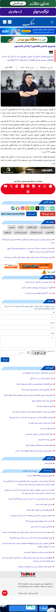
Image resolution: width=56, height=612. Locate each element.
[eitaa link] (17, 186)
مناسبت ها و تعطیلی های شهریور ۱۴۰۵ (39, 521)
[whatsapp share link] (32, 208)
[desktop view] (9, 22)
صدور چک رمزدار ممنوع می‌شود (42, 401)
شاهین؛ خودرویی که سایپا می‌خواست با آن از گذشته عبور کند (31, 515)
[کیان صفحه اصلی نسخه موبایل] (28, 608)
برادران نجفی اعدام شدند (43, 504)
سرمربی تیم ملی (21, 232)
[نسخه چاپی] (52, 208)
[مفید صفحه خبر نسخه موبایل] (28, 12)
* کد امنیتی (51, 351)
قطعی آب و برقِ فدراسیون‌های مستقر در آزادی (37, 288)
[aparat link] (28, 192)
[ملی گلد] (28, 3)
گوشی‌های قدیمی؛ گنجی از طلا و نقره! (39, 510)
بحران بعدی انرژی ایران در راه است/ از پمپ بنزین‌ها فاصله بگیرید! (30, 499)
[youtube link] (5, 186)
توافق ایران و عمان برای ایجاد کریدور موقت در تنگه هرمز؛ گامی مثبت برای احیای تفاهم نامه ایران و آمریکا (28, 560)
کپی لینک (31, 214)
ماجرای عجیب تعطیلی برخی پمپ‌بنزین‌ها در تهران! (35, 567)
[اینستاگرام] (22, 208)
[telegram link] (39, 186)
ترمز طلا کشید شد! (46, 428)
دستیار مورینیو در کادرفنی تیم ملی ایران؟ (39, 282)
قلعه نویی (49, 232)
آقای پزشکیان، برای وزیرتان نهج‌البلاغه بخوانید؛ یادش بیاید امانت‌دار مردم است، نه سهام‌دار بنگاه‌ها (28, 545)
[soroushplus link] (28, 186)
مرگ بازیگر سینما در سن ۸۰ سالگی (41, 378)
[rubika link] (50, 186)
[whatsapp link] (45, 186)
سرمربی (12, 227)
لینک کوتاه (49, 214)
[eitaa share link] (27, 208)
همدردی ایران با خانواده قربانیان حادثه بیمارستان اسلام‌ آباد (32, 412)
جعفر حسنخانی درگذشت (44, 406)
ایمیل (53, 323)
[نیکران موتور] (28, 170)
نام (54, 312)
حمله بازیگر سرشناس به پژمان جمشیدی (39, 434)
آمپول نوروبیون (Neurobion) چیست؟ (39, 476)
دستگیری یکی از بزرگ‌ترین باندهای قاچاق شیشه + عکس (34, 451)
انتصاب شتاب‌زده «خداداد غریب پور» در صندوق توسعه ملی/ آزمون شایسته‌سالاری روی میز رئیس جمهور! (31, 250)
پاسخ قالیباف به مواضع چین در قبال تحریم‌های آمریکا (35, 384)
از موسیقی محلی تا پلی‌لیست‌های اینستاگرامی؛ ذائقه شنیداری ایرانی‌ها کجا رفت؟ (28, 241)
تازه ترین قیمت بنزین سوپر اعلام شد (40, 423)
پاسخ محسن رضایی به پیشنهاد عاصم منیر (38, 552)
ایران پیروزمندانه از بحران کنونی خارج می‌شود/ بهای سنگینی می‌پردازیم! (28, 257)
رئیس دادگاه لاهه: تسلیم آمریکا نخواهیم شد (37, 373)
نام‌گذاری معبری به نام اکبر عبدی (41, 527)
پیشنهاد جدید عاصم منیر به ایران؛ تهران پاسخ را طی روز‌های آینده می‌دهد (27, 532)
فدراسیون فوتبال (47, 227)
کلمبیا (21, 227)
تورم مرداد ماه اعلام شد (45, 440)
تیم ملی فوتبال (36, 232)
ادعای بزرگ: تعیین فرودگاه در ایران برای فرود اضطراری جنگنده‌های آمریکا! (28, 395)
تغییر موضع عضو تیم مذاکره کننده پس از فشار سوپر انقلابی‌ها (31, 538)
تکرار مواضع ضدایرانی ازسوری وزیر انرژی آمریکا (37, 390)
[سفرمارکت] (28, 266)
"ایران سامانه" (22, 593)
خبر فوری (7, 232)
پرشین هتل (48, 463)
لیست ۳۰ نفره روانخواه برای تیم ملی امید (39, 293)
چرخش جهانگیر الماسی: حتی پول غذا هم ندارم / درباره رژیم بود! (31, 417)
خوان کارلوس (32, 227)
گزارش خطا (51, 272)
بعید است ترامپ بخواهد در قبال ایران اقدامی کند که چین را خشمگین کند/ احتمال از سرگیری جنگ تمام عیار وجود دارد (29, 492)
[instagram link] (22, 186)
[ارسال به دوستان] (47, 208)
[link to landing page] (29, 22)
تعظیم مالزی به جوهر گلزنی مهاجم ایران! (39, 445)
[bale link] (33, 186)
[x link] (11, 186)
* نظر (53, 333)
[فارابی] (28, 39)
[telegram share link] (42, 208)
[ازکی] (28, 31)
